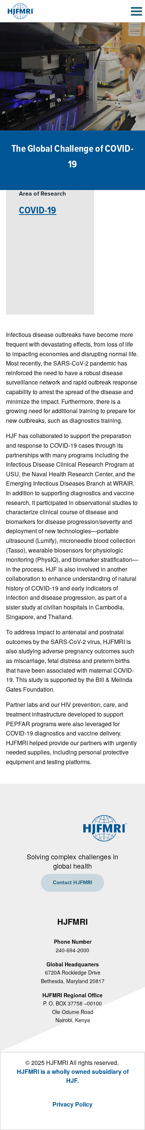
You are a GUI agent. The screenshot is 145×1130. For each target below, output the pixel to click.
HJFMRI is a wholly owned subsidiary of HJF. (73, 1076)
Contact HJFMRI (72, 882)
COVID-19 (38, 211)
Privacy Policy (72, 1104)
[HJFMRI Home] (20, 10)
